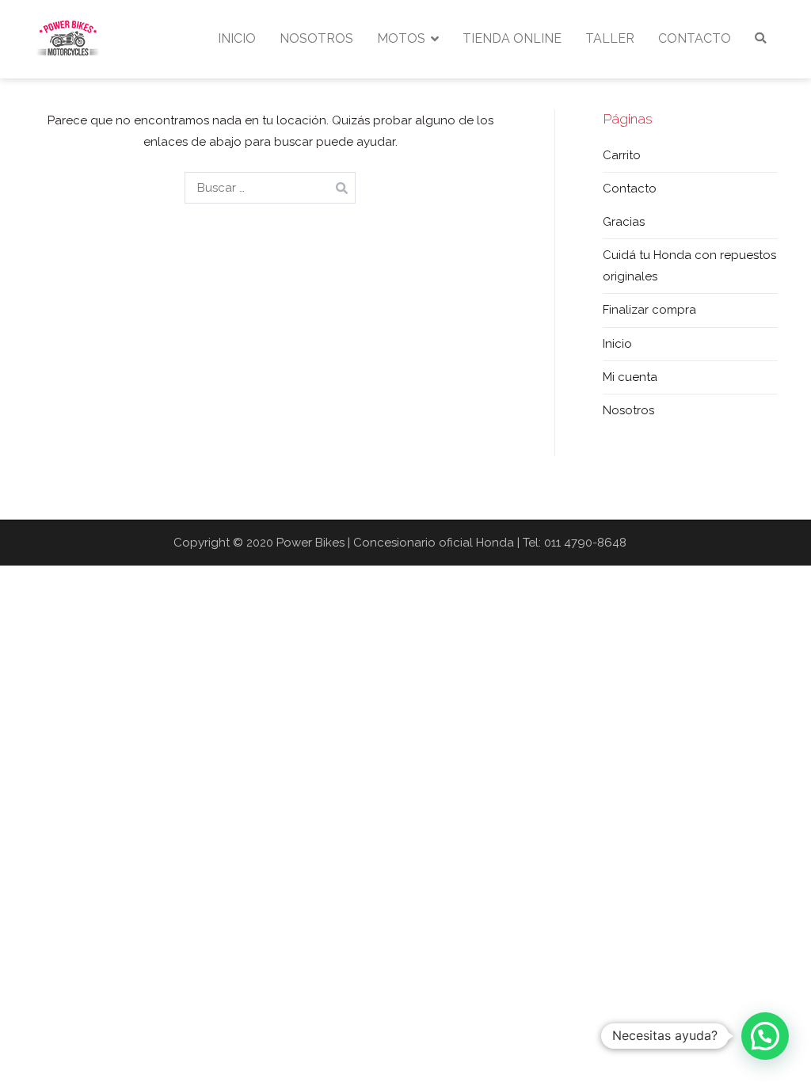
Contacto (630, 188)
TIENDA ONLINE (512, 38)
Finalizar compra (649, 310)
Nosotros (628, 410)
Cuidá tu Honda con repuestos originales (689, 266)
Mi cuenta (630, 377)
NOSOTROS (316, 38)
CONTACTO (694, 38)
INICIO (237, 38)
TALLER (609, 38)
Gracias (624, 222)
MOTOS (401, 38)
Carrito (622, 155)
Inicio (617, 344)
